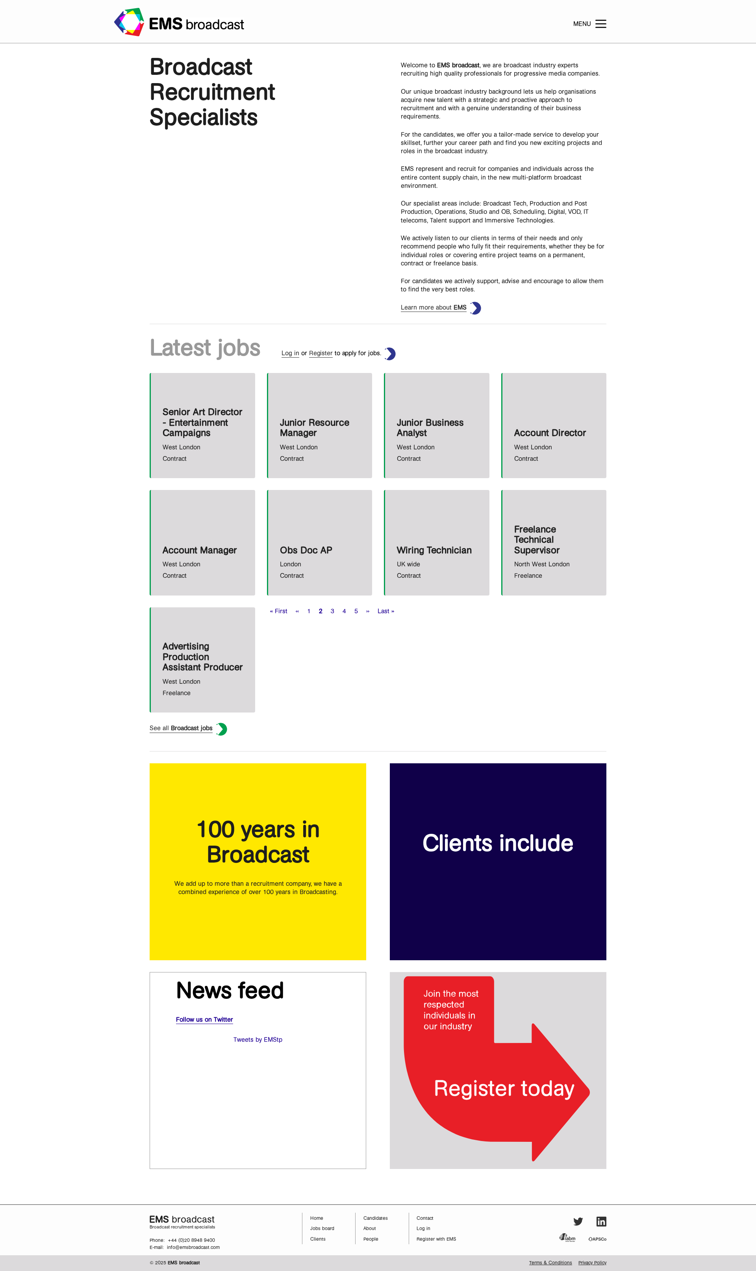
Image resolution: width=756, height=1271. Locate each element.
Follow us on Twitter (204, 1020)
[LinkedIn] (601, 1223)
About (369, 1229)
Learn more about (434, 308)
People (370, 1239)
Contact (425, 1218)
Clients (318, 1239)
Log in (290, 353)
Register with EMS (436, 1239)
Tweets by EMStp (257, 1040)
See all (181, 728)
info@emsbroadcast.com (193, 1248)
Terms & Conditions (550, 1263)
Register (321, 353)
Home (316, 1218)
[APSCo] (597, 1239)
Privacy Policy (592, 1263)
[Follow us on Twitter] (578, 1223)
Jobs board (322, 1229)
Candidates (375, 1218)
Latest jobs (205, 348)
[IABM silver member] (573, 1237)
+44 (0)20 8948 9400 (191, 1240)
